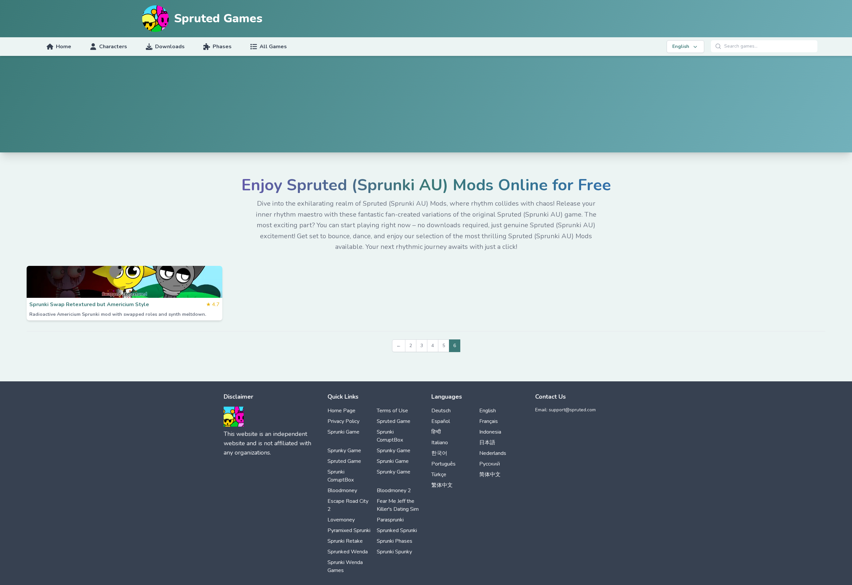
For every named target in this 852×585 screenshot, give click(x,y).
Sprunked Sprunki (397, 530)
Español (440, 421)
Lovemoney (341, 519)
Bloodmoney (342, 490)
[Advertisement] (426, 105)
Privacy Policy (343, 421)
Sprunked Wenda (347, 551)
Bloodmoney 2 (394, 490)
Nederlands (492, 453)
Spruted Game (393, 421)
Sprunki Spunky (394, 551)
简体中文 (490, 474)
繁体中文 (442, 485)
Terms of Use (392, 410)
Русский (489, 464)
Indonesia (490, 432)
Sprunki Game (343, 432)
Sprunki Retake (345, 541)
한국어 (439, 453)
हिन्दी (436, 432)
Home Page (341, 410)
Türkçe (438, 474)
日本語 (487, 442)
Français (488, 421)
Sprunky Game (344, 450)
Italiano (439, 442)
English (487, 410)
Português (443, 464)
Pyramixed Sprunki (348, 530)
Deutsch (441, 410)
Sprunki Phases (394, 541)
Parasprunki (390, 519)
